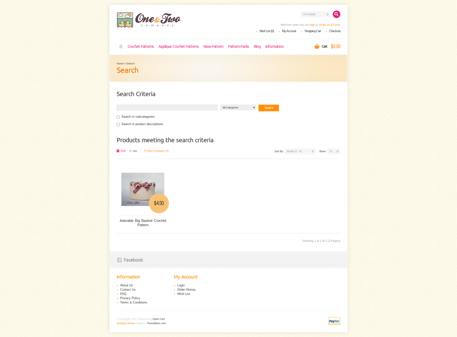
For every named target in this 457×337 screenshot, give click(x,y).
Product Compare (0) (156, 150)
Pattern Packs (238, 46)
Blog (257, 46)
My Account (289, 31)
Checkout (334, 31)
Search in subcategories (138, 116)
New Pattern (213, 46)
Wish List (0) (266, 31)
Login (181, 285)
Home (121, 46)
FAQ (123, 294)
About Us (126, 285)
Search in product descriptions (142, 124)
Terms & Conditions (133, 302)
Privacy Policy (130, 298)
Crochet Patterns (141, 46)
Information (274, 46)
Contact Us (128, 289)
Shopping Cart (312, 31)
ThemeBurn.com (156, 323)
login (312, 24)
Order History (186, 289)
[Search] (336, 14)
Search (130, 63)
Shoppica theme (126, 323)
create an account (329, 24)
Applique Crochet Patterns (179, 46)
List (135, 150)
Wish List (183, 294)
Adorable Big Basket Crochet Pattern (143, 223)
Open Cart (159, 318)
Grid (122, 150)
